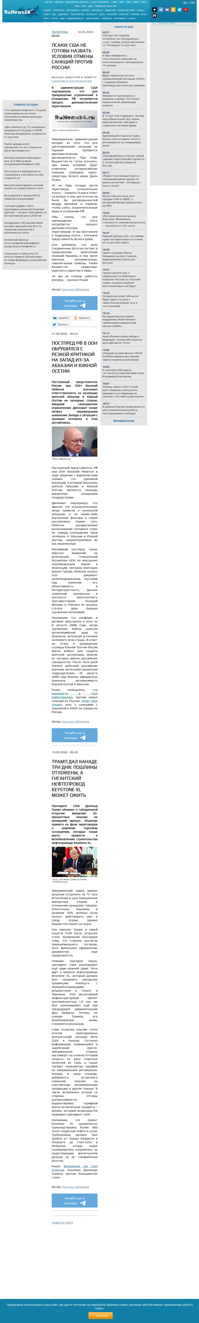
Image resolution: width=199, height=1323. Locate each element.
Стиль (54, 18)
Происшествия (126, 10)
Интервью (119, 18)
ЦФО (121, 2)
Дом (62, 18)
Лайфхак (107, 18)
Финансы (97, 10)
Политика (58, 10)
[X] (61, 323)
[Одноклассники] (82, 316)
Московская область (77, 2)
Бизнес (86, 10)
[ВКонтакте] (61, 316)
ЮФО (135, 2)
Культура (112, 14)
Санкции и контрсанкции (72, 81)
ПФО (128, 2)
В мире (47, 10)
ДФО (90, 6)
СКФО (143, 2)
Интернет (91, 14)
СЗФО (114, 2)
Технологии (77, 14)
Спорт (46, 14)
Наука (140, 10)
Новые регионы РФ (105, 6)
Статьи (131, 18)
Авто (102, 14)
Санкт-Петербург (100, 2)
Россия (49, 2)
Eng (192, 2)
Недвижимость (75, 18)
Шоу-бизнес (92, 18)
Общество (110, 10)
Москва (59, 2)
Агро (143, 14)
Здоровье (63, 14)
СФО (84, 6)
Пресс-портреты (52, 22)
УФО (77, 6)
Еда (54, 14)
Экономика (73, 10)
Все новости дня (123, 420)
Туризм (135, 14)
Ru (185, 2)
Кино (46, 18)
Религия (123, 14)
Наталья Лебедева (75, 289)
